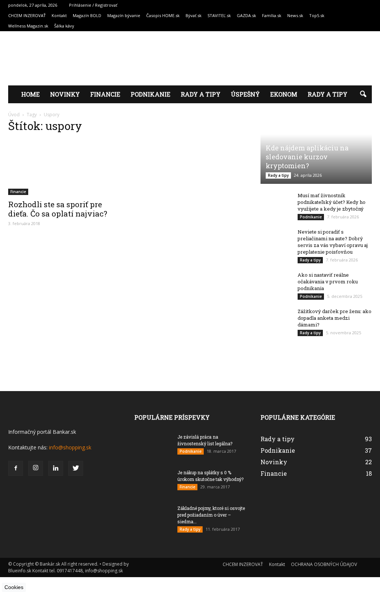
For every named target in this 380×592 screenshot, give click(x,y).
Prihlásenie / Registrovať (93, 5)
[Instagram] (35, 468)
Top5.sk (316, 15)
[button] (363, 94)
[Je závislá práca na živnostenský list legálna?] (152, 449)
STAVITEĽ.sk (219, 15)
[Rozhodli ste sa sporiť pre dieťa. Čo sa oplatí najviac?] (63, 167)
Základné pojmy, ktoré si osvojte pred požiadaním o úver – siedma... (211, 514)
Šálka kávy (64, 26)
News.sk (295, 15)
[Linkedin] (55, 468)
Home (30, 94)
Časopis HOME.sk (163, 15)
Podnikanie (150, 94)
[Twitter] (75, 468)
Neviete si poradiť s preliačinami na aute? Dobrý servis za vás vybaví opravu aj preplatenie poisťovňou (333, 241)
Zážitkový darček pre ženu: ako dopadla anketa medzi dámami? (334, 318)
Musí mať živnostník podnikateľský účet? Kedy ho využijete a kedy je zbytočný (332, 202)
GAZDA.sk (246, 15)
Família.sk (271, 15)
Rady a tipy (200, 94)
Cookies (13, 587)
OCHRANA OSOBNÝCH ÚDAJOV (324, 564)
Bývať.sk (194, 15)
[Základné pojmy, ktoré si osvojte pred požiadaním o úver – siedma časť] (152, 528)
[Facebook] (15, 468)
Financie (105, 94)
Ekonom (283, 94)
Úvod (14, 114)
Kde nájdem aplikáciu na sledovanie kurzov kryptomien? (307, 156)
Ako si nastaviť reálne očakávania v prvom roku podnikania (328, 281)
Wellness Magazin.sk (28, 26)
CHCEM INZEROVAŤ (27, 15)
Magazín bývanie (123, 15)
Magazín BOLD (87, 15)
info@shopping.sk (70, 447)
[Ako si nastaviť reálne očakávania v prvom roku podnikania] (275, 301)
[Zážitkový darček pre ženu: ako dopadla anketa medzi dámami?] (275, 319)
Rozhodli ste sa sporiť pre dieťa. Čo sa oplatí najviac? (57, 209)
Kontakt (59, 15)
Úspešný (245, 94)
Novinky (65, 94)
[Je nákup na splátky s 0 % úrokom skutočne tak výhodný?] (152, 488)
